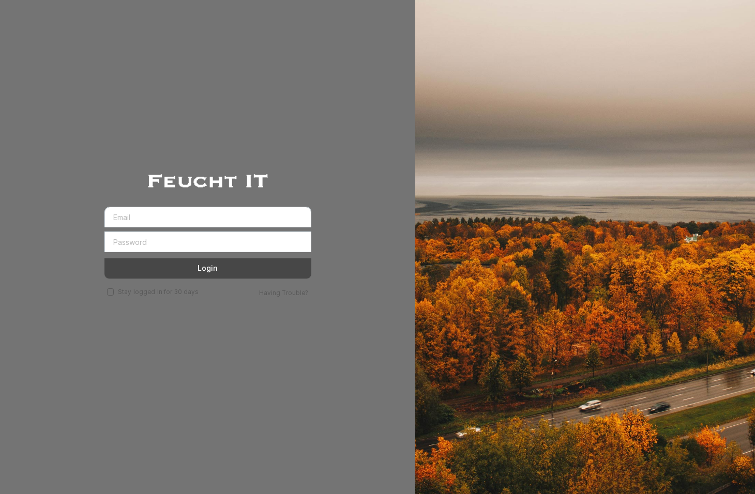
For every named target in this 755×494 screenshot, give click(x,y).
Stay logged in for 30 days (158, 292)
